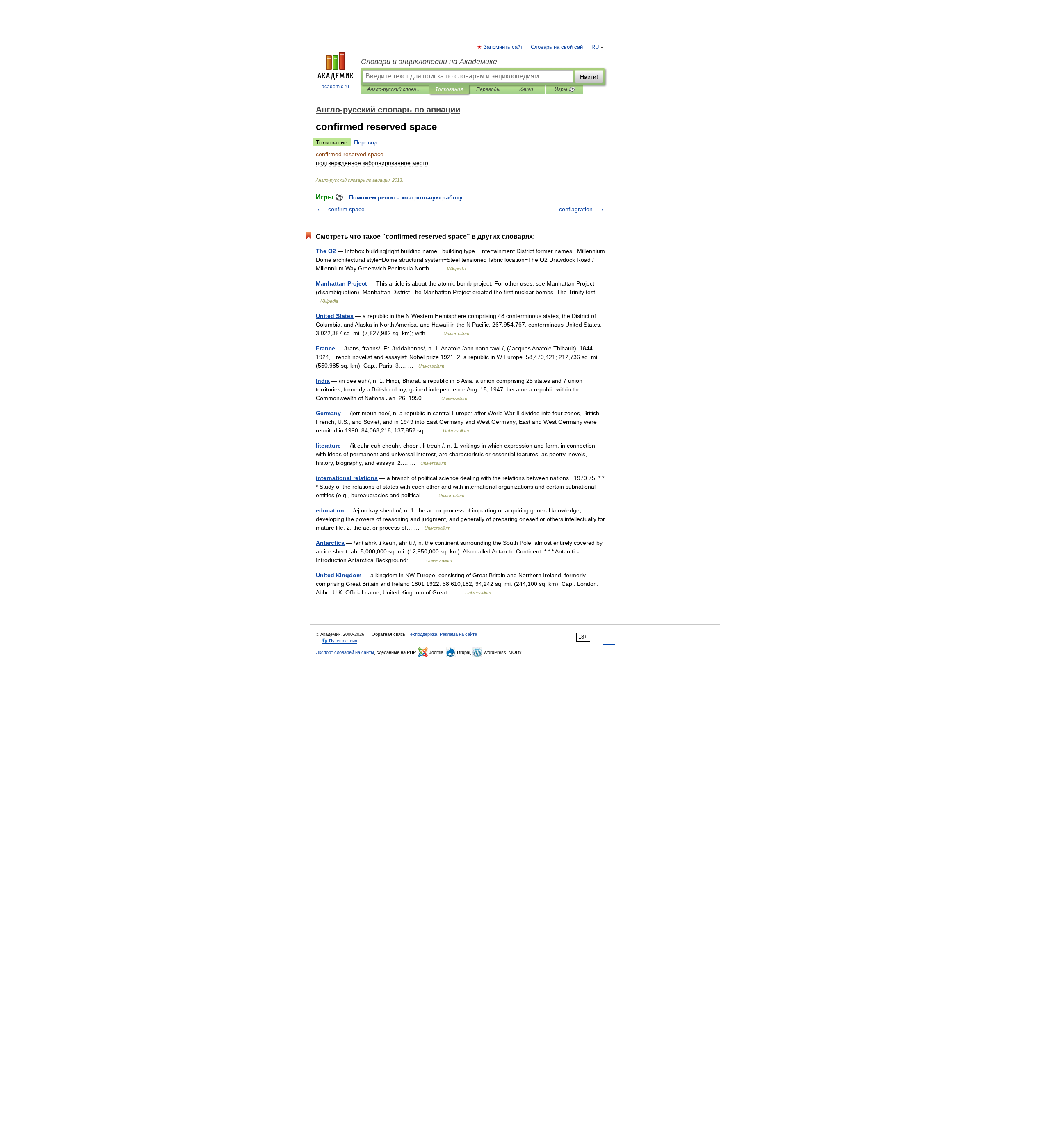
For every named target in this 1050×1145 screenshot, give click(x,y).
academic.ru (335, 86)
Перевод (365, 142)
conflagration (576, 209)
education (330, 510)
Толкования (449, 89)
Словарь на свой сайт (558, 47)
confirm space (346, 209)
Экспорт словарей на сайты (345, 652)
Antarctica (330, 542)
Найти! (589, 76)
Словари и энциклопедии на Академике (429, 61)
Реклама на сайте (458, 634)
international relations (347, 478)
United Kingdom (338, 575)
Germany (328, 413)
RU (595, 47)
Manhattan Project (341, 283)
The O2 (326, 251)
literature (328, 445)
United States (335, 316)
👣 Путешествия (339, 640)
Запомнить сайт (503, 47)
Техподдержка (422, 634)
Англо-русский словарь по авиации (394, 89)
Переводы (488, 89)
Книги (526, 89)
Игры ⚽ (565, 89)
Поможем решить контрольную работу (406, 197)
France (325, 348)
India (323, 380)
